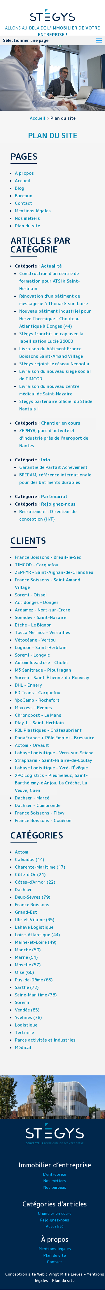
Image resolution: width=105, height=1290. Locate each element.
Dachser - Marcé (32, 798)
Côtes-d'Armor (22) (35, 882)
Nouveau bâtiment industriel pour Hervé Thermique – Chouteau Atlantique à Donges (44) (55, 318)
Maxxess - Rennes (33, 708)
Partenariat (54, 496)
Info (45, 460)
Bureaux (23, 196)
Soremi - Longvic (32, 655)
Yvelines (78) (28, 1017)
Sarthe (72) (27, 987)
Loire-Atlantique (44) (37, 935)
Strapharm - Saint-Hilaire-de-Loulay (53, 760)
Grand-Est (26, 912)
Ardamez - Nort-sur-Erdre (42, 610)
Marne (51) (26, 957)
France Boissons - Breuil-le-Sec (48, 557)
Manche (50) (28, 950)
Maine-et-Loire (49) (36, 942)
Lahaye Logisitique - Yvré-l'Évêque (51, 768)
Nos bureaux (54, 1187)
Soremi (22, 1002)
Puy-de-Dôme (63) (34, 980)
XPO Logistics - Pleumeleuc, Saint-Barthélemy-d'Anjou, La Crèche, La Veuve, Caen (51, 782)
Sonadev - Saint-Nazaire (40, 617)
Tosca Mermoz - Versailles (42, 632)
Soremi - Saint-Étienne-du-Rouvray (52, 678)
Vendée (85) (27, 1010)
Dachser (23, 890)
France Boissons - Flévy (39, 813)
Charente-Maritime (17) (40, 867)
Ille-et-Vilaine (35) (35, 920)
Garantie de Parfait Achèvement (53, 467)
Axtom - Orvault (32, 745)
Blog (19, 188)
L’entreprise (54, 1174)
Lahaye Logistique (34, 927)
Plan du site (27, 226)
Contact (23, 203)
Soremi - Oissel (31, 595)
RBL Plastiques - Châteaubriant (48, 730)
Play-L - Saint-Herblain (39, 723)
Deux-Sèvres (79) (32, 897)
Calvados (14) (29, 859)
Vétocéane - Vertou (35, 640)
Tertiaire (24, 1032)
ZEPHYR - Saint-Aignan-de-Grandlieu (54, 572)
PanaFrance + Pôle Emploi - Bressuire (54, 738)
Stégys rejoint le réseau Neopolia (54, 364)
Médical (23, 1047)
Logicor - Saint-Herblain (40, 647)
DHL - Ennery (28, 685)
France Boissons (32, 905)
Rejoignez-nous (58, 504)
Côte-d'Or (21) (30, 874)
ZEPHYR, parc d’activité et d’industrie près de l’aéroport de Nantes (53, 438)
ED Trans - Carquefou (37, 693)
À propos (24, 173)
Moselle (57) (28, 965)
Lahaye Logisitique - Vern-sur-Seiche (54, 753)
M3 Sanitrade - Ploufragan (43, 670)
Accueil (37, 118)
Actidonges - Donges (37, 602)
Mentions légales (33, 211)
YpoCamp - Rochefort (37, 700)
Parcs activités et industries (45, 1040)
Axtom (21, 852)
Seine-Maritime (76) (36, 995)
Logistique (26, 1025)
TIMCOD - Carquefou (36, 565)
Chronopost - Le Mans (38, 715)
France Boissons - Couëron (43, 820)
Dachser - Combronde (37, 805)
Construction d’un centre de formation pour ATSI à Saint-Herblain (49, 281)
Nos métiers (27, 218)
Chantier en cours (60, 423)
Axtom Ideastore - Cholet (41, 662)
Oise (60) (24, 972)
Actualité (51, 266)
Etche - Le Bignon (33, 625)
